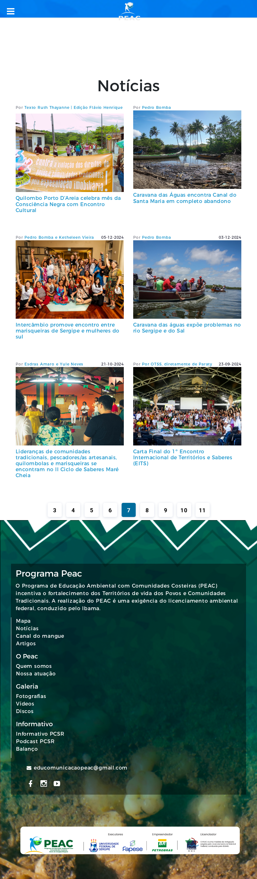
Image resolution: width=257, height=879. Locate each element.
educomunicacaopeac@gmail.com (81, 768)
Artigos (26, 644)
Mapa (23, 621)
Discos (25, 711)
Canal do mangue (40, 636)
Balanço (27, 749)
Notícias (27, 628)
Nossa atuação (35, 674)
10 (184, 510)
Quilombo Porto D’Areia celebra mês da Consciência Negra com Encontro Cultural (68, 204)
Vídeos (25, 704)
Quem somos (34, 666)
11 (202, 510)
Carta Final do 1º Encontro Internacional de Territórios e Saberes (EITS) (182, 457)
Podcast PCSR (35, 741)
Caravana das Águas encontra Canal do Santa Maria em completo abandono (184, 198)
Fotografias (31, 696)
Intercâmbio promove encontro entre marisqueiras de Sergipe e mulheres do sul (67, 331)
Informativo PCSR (40, 734)
